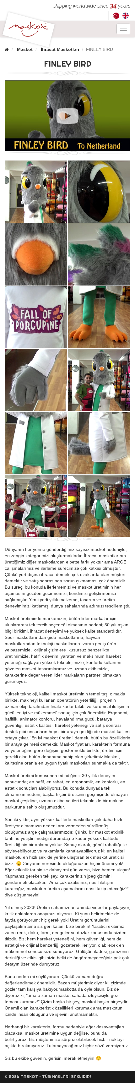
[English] (125, 15)
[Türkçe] (116, 15)
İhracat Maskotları (60, 49)
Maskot (25, 49)
